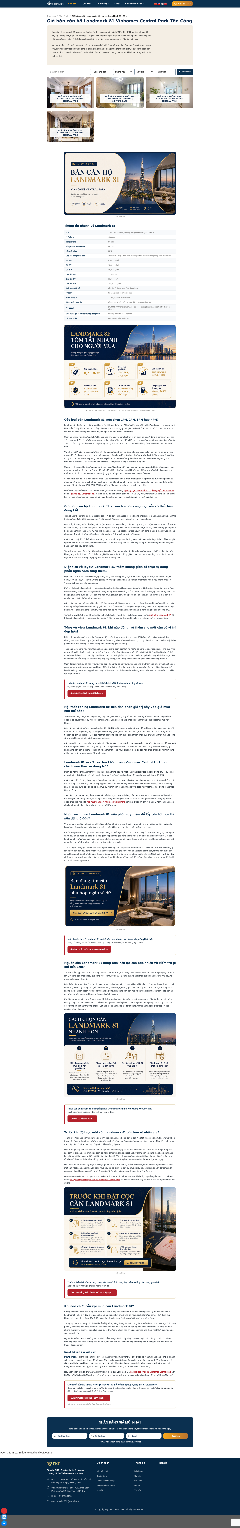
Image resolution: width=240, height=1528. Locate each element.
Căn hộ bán (64, 16)
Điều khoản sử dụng (106, 1485)
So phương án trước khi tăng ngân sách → (89, 949)
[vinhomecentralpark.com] (55, 4)
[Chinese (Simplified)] (155, 4)
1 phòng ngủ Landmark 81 (136, 490)
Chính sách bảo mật (106, 1480)
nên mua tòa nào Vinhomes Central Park (106, 802)
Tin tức (117, 4)
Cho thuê (87, 4)
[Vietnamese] (165, 4)
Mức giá (140, 72)
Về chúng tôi (102, 1471)
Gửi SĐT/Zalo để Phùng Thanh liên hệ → (88, 1398)
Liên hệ (100, 1490)
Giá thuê (138, 1480)
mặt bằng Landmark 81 (160, 615)
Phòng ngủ (120, 72)
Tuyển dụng (102, 1476)
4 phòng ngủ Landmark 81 (81, 493)
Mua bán (72, 4)
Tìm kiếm (186, 72)
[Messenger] (4, 1523)
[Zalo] (4, 1517)
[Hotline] (4, 1511)
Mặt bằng (102, 4)
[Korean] (162, 4)
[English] (158, 4)
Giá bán (137, 1476)
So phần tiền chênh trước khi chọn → (86, 693)
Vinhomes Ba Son (133, 4)
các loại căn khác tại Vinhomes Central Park (150, 1372)
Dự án (137, 1485)
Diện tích (162, 72)
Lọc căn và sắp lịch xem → (82, 1119)
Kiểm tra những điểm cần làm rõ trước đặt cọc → (92, 1292)
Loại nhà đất (100, 72)
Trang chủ (51, 16)
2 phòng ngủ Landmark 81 (161, 490)
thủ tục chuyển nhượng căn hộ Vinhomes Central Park (95, 1179)
